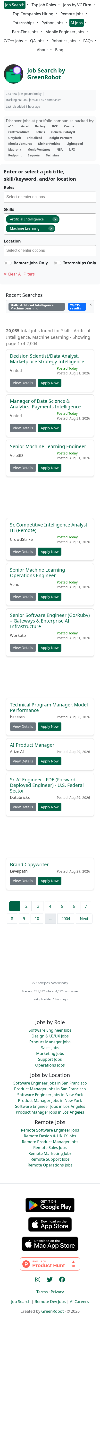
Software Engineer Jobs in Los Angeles (50, 1106)
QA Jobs (37, 40)
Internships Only (79, 263)
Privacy (57, 1292)
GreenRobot (52, 1311)
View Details (23, 382)
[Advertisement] (50, 499)
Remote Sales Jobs (50, 1147)
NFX (72, 149)
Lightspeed (75, 144)
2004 (65, 918)
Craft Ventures (18, 132)
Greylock (14, 138)
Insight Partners (60, 138)
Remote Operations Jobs (50, 1165)
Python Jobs (52, 22)
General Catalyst (63, 132)
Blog (59, 49)
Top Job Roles (44, 5)
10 (37, 918)
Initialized (34, 138)
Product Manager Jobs (50, 1041)
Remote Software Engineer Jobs (50, 1130)
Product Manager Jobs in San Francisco (50, 1089)
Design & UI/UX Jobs (50, 1036)
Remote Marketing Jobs (50, 1153)
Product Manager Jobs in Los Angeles (50, 1112)
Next (84, 918)
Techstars (52, 155)
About (42, 49)
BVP (55, 126)
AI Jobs (76, 22)
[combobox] (50, 197)
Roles (9, 187)
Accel (25, 126)
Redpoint (15, 155)
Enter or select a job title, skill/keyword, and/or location (40, 175)
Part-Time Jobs (25, 31)
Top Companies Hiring (33, 13)
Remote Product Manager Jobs (50, 1141)
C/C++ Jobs (13, 40)
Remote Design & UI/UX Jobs (50, 1136)
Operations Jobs (50, 1065)
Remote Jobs (71, 13)
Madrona (14, 149)
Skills (9, 209)
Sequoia (34, 155)
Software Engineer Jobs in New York (50, 1094)
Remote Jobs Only (31, 263)
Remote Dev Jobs (50, 1301)
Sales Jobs (50, 1047)
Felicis (40, 132)
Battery (40, 126)
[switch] (8, 263)
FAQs (88, 40)
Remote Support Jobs (50, 1159)
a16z (11, 126)
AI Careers (79, 1301)
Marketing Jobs (50, 1053)
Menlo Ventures (38, 149)
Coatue (69, 126)
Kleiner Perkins (49, 144)
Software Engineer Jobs (50, 1030)
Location (12, 241)
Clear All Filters (21, 274)
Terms (42, 1292)
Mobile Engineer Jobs (64, 31)
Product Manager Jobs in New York (50, 1100)
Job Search (15, 5)
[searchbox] (51, 197)
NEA (60, 149)
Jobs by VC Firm (77, 5)
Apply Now (49, 382)
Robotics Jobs (63, 40)
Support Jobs (50, 1059)
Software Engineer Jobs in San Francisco (50, 1083)
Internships (23, 22)
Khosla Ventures (20, 144)
